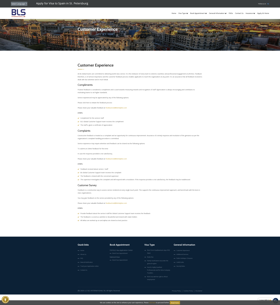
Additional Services (182, 254)
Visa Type (182, 13)
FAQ (81, 258)
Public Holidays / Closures (184, 258)
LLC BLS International (93, 291)
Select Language (18, 4)
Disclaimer (198, 291)
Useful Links (180, 262)
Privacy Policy (176, 291)
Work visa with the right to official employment (157, 278)
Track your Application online (89, 266)
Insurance (249, 13)
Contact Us (239, 13)
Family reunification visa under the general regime (157, 262)
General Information (217, 13)
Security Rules (180, 266)
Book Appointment (197, 13)
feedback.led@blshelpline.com (116, 108)
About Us (83, 254)
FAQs (231, 13)
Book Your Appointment (120, 253)
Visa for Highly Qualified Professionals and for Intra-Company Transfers (158, 270)
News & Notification (86, 262)
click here (152, 303)
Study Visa (150, 257)
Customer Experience (183, 250)
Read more (175, 303)
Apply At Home (263, 13)
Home (174, 13)
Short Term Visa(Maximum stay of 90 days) (158, 251)
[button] (5, 299)
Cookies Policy (188, 291)
